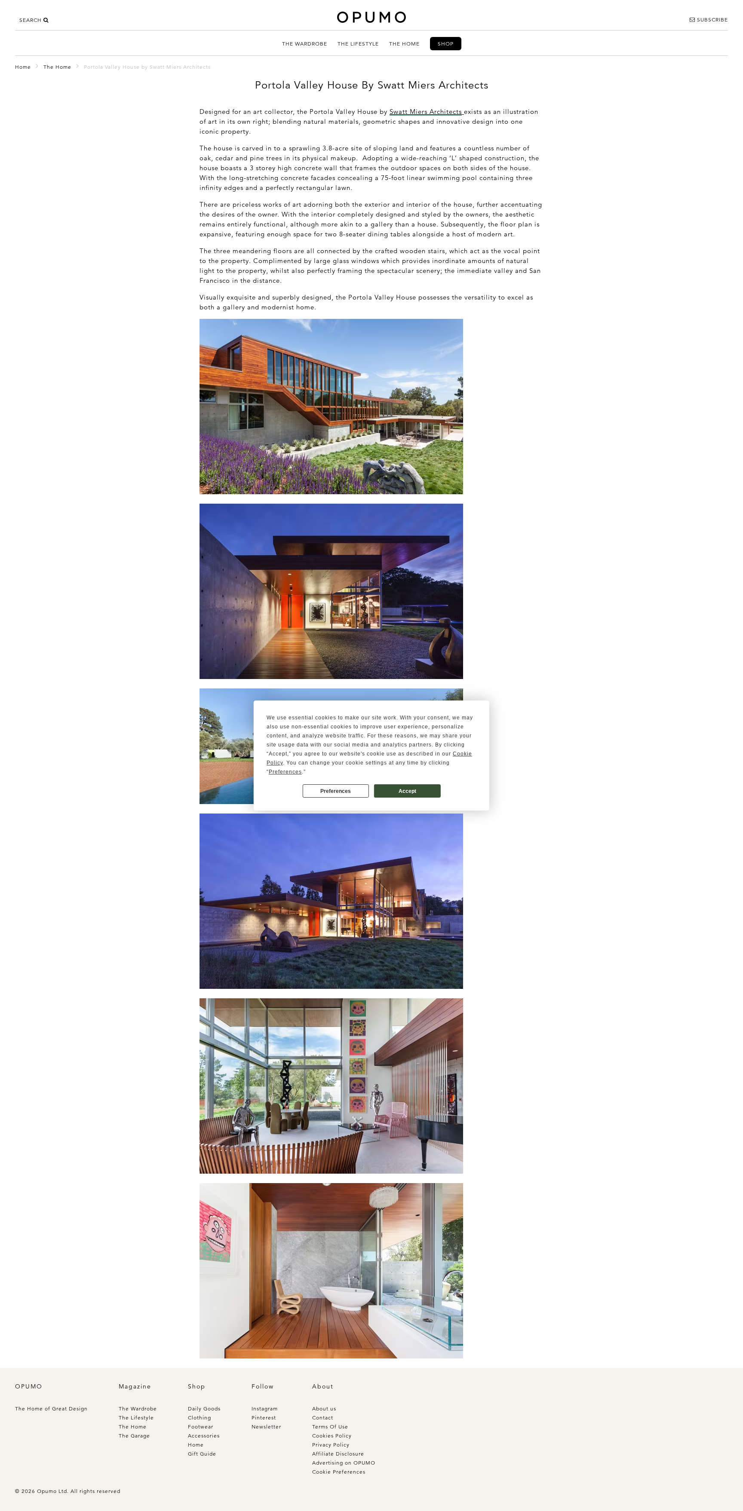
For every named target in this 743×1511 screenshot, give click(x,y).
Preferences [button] (285, 772)
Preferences (335, 791)
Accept (407, 791)
